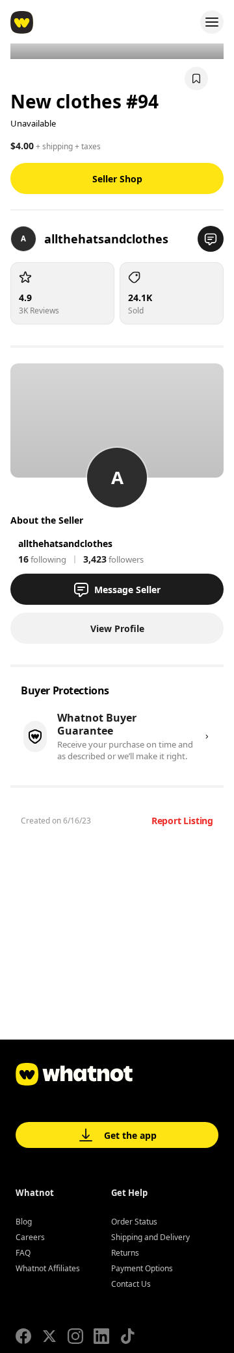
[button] (211, 239)
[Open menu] (212, 22)
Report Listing (182, 820)
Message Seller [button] (127, 589)
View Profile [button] (117, 628)
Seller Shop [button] (117, 179)
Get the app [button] (130, 1135)
